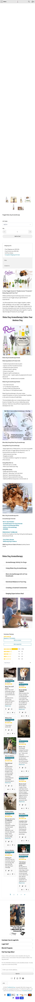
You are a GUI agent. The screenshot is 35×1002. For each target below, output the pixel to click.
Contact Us (7, 265)
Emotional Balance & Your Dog (16, 582)
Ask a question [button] (17, 644)
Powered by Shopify (27, 990)
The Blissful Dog (11, 987)
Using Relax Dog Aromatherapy (16, 568)
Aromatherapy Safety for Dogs (16, 562)
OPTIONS (5, 221)
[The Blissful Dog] (17, 1)
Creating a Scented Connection (16, 588)
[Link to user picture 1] (10, 672)
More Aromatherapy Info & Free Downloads (16, 575)
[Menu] (1, 1)
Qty (3, 228)
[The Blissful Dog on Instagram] (17, 978)
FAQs (5, 260)
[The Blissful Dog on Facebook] (14, 978)
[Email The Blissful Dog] (12, 978)
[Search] (29, 1)
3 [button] (17, 894)
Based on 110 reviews (9, 638)
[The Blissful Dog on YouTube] (23, 978)
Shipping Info (7, 245)
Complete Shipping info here (12, 255)
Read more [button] (8, 706)
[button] (7, 649)
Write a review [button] (17, 640)
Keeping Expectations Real (15, 593)
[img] (10, 684)
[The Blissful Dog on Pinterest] (20, 978)
